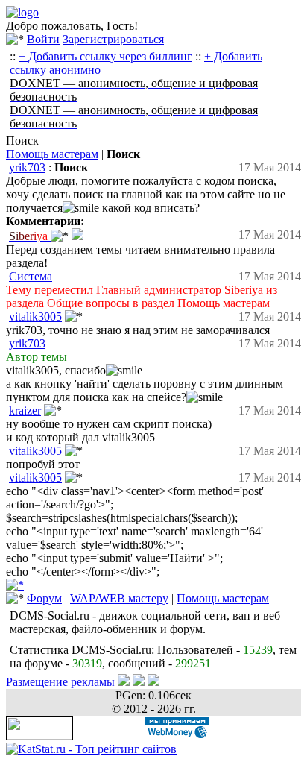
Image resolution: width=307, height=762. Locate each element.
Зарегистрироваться (113, 39)
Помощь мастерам (52, 154)
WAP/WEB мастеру (119, 598)
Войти (43, 39)
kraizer (25, 410)
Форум (44, 598)
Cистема (30, 276)
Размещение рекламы (60, 682)
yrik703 (27, 167)
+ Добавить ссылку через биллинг (105, 56)
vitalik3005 (35, 316)
